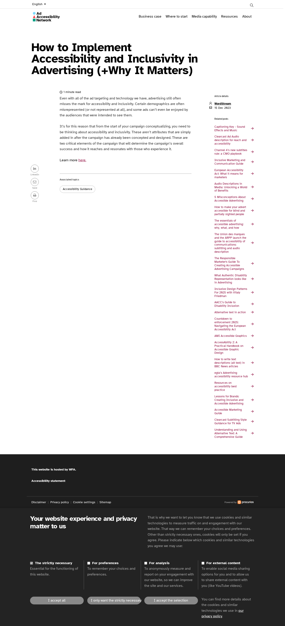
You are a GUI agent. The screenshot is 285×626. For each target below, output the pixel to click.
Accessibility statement (48, 481)
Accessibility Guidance (77, 189)
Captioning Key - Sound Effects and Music (229, 128)
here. (82, 160)
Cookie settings (84, 502)
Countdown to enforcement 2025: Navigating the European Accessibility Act (230, 324)
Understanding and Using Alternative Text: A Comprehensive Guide (230, 433)
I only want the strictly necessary (116, 600)
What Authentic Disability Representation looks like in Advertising (230, 279)
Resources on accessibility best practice (225, 386)
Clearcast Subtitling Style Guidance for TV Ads (230, 421)
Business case (150, 16)
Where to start (176, 16)
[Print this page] (34, 195)
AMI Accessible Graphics (230, 336)
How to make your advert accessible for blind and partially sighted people (230, 210)
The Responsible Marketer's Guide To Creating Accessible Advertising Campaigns (229, 263)
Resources (229, 16)
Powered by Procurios (182, 502)
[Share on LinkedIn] (34, 169)
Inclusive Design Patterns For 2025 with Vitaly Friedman (230, 292)
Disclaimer (38, 502)
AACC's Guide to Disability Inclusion (226, 304)
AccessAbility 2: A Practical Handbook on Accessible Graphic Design (228, 348)
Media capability (204, 16)
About (247, 16)
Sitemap (105, 502)
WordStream (222, 103)
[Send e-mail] (34, 182)
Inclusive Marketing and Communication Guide (229, 162)
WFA (72, 469)
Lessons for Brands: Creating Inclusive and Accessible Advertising (228, 400)
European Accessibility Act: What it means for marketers (228, 173)
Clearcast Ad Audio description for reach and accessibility (230, 140)
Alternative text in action (230, 312)
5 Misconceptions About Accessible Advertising (230, 198)
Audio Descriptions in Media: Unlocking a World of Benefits (230, 187)
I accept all (56, 600)
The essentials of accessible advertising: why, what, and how (229, 224)
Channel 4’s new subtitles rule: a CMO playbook (230, 151)
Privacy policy (59, 502)
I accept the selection (171, 600)
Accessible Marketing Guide (228, 411)
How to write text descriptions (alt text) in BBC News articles (229, 362)
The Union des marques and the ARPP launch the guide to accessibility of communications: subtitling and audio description (230, 243)
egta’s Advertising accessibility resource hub (231, 374)
